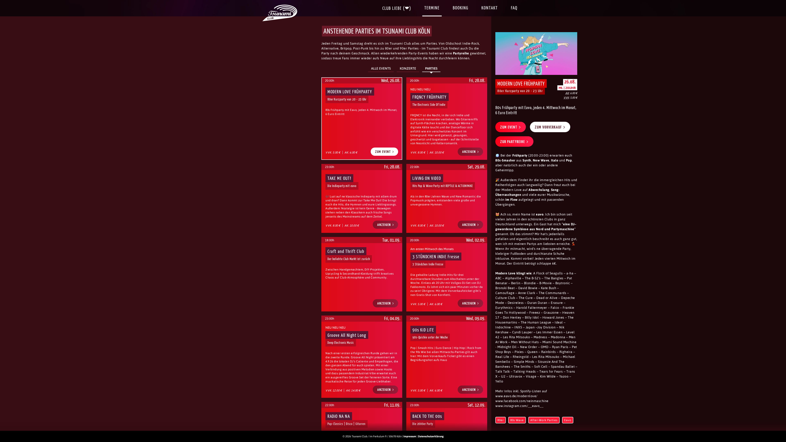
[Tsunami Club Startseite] (280, 20)
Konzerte (408, 68)
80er (500, 420)
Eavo (567, 420)
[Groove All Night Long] (361, 357)
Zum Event (383, 152)
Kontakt (489, 8)
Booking (460, 8)
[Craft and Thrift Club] (361, 274)
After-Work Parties (544, 420)
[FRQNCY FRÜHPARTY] (446, 118)
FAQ (514, 8)
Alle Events (381, 68)
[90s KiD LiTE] (446, 357)
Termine (432, 8)
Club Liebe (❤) (396, 8)
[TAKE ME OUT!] (361, 198)
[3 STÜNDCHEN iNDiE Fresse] (446, 274)
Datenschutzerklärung (431, 436)
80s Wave (517, 420)
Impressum (409, 436)
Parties (431, 68)
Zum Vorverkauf (549, 127)
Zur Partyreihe (513, 142)
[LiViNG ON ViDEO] (446, 198)
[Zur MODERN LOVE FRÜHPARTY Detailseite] (536, 53)
